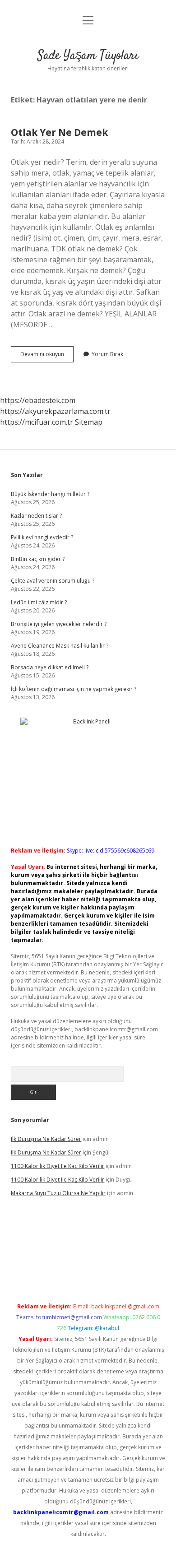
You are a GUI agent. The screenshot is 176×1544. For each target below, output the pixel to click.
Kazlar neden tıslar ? (36, 515)
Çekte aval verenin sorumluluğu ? (52, 580)
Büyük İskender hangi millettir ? (50, 494)
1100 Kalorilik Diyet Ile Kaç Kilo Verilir (57, 1166)
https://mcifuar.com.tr (36, 422)
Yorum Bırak (107, 354)
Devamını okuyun (47, 356)
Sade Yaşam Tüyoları (88, 56)
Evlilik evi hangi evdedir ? (42, 537)
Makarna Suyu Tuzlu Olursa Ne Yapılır (58, 1193)
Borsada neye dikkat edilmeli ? (49, 667)
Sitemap (88, 422)
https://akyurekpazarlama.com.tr (55, 411)
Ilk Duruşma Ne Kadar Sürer (46, 1139)
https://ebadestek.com (37, 400)
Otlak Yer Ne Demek (59, 132)
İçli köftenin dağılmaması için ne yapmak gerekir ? (73, 689)
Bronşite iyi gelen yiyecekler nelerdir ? (59, 624)
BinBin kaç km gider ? (38, 559)
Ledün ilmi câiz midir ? (39, 602)
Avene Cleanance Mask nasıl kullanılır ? (59, 645)
